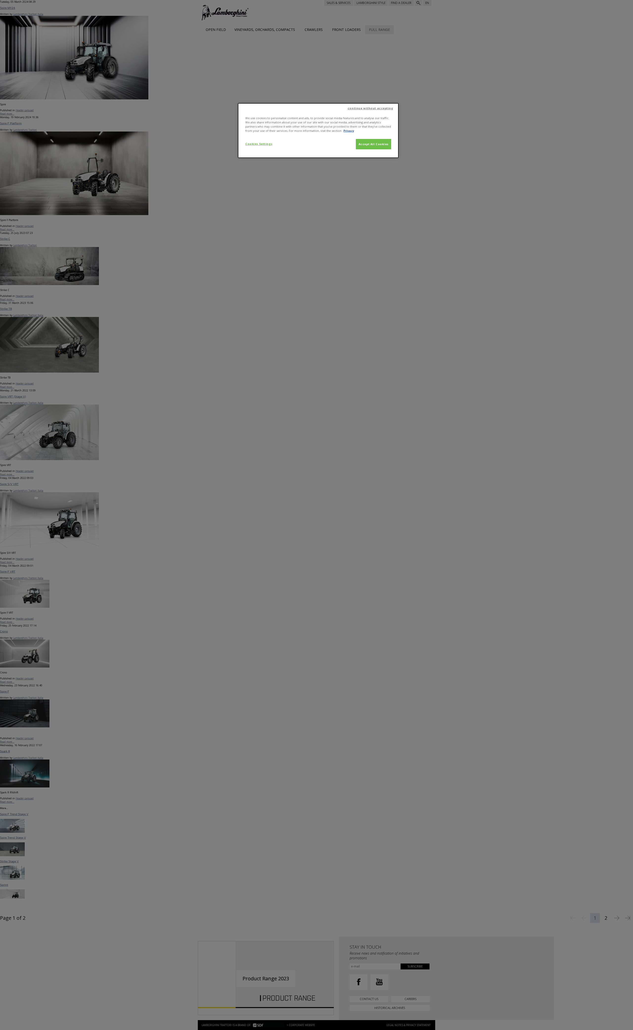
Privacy (348, 131)
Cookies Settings (258, 144)
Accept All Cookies (373, 144)
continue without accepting (370, 108)
